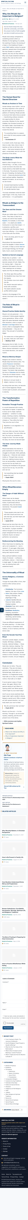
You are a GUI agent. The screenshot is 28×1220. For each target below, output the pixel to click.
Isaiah (20, 507)
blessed (4, 324)
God (21, 246)
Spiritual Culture (7, 1)
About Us (5, 1141)
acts (21, 175)
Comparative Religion (11, 1079)
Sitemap (5, 1151)
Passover (10, 364)
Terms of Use (6, 1146)
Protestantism (12, 1077)
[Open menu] (25, 2)
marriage (12, 324)
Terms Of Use (5, 1177)
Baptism (4, 220)
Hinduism (9, 606)
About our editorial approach (10, 1134)
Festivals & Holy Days (11, 1083)
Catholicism (12, 1071)
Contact (5, 1149)
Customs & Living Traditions (13, 1081)
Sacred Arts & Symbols (12, 1100)
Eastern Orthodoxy (14, 1073)
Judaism (8, 600)
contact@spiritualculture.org (11, 1162)
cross (22, 591)
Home (3, 1174)
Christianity (9, 589)
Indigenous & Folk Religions (13, 1088)
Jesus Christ (12, 1075)
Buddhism (9, 610)
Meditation (16, 610)
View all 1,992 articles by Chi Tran (12, 787)
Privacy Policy (7, 1144)
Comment (6, 982)
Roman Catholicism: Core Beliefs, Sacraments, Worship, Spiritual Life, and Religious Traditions (14, 910)
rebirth (19, 223)
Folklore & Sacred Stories (13, 1084)
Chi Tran (7, 755)
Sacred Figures (10, 1102)
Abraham (13, 372)
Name (5, 1002)
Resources (8, 1098)
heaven (22, 244)
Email (4, 1009)
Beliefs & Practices (7, 835)
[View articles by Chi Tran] (7, 747)
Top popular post (17, 1174)
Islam (7, 593)
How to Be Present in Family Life (12, 857)
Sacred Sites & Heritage (12, 1104)
